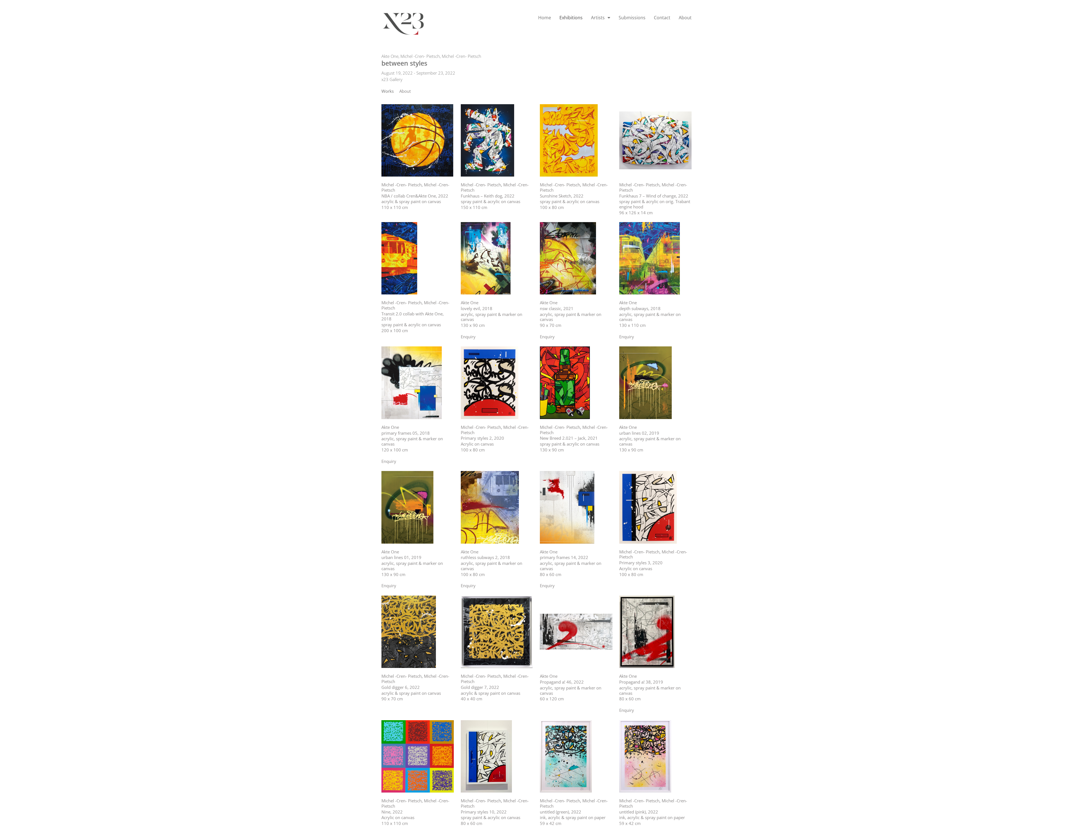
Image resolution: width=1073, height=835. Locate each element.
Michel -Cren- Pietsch (420, 56)
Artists (598, 18)
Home (544, 18)
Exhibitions (571, 18)
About (685, 18)
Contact (662, 18)
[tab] (387, 91)
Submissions (632, 18)
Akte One (389, 56)
